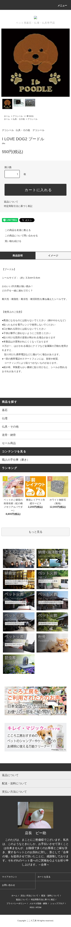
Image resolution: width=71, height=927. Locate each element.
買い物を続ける (13, 241)
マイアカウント (9, 877)
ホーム (7, 116)
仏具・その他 (19, 119)
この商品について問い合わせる (21, 235)
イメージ (53, 255)
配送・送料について (50, 895)
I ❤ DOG (30, 116)
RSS (32, 907)
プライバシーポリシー (16, 903)
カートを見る (43, 877)
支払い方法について (29, 895)
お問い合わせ (8, 885)
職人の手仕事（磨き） (16, 459)
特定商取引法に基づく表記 (18, 206)
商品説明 (18, 255)
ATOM (38, 907)
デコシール (18, 116)
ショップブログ (57, 903)
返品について (11, 201)
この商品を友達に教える (18, 230)
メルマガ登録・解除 (38, 903)
